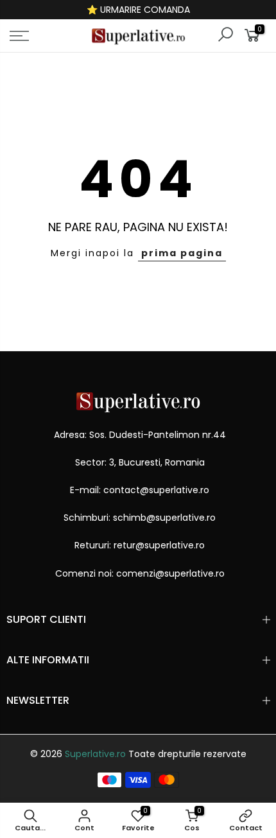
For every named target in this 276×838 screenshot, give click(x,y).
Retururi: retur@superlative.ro (139, 545)
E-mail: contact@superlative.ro (139, 490)
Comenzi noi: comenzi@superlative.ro (140, 573)
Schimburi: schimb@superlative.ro (140, 517)
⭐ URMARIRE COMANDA (138, 9)
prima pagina (182, 253)
